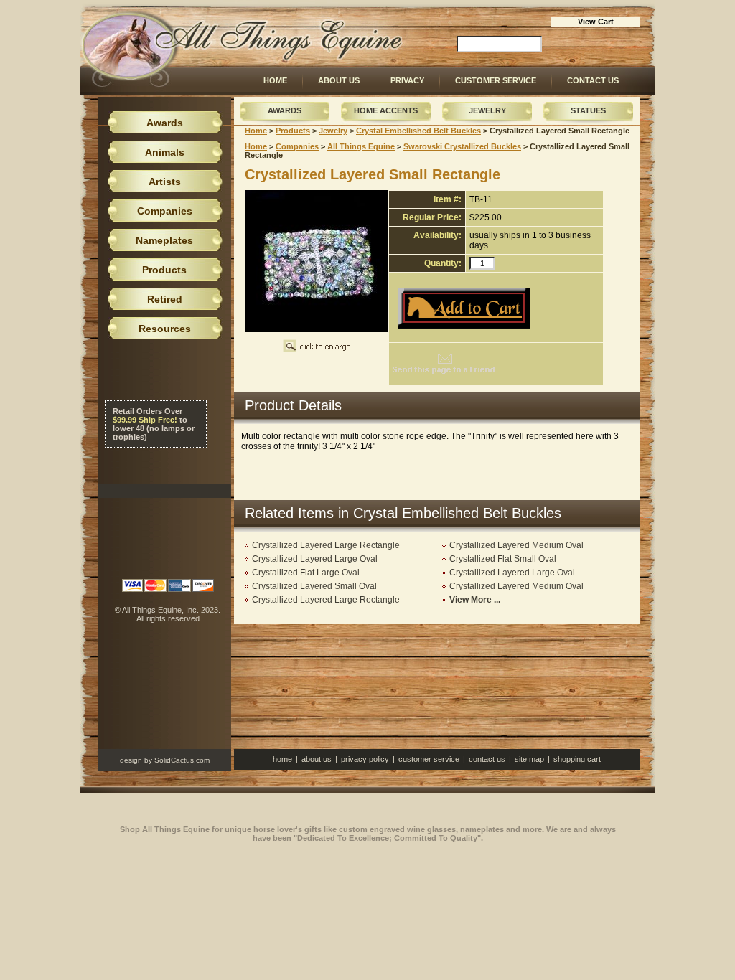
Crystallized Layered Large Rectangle (326, 545)
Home (275, 80)
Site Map (529, 759)
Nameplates (164, 240)
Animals (164, 152)
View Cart (596, 21)
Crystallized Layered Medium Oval (516, 545)
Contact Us (593, 80)
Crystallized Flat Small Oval (502, 559)
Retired (164, 299)
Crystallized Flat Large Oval (306, 572)
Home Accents (386, 110)
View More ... (474, 600)
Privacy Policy (365, 759)
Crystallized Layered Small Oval (314, 586)
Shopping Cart (577, 759)
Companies (297, 146)
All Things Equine (361, 146)
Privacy (407, 80)
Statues (588, 110)
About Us (339, 80)
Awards (284, 110)
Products (293, 130)
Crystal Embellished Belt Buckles (418, 130)
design (131, 760)
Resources (165, 328)
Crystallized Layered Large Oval (315, 559)
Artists (165, 181)
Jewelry (487, 110)
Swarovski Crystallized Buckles (462, 146)
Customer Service (495, 80)
